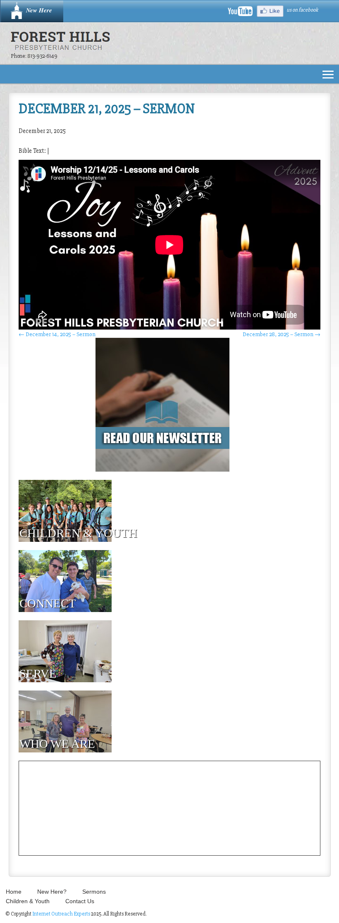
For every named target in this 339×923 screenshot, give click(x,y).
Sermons (94, 891)
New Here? (52, 891)
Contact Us (79, 901)
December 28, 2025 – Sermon (281, 334)
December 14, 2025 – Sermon (57, 334)
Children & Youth (28, 901)
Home (13, 891)
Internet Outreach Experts (61, 914)
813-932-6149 (42, 55)
